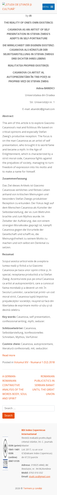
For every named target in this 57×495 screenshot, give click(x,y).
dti (30, 15)
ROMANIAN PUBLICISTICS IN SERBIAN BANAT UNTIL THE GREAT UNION (43, 385)
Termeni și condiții (32, 488)
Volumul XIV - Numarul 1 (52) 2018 (34, 362)
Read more (8, 355)
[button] (45, 7)
